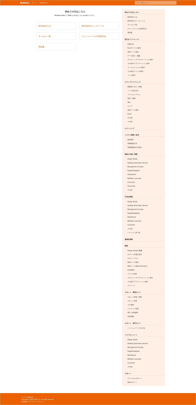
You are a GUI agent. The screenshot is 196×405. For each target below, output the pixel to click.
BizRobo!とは (44, 25)
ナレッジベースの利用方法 (94, 36)
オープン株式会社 (27, 397)
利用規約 (24, 401)
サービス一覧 (44, 36)
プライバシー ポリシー (36, 401)
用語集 (41, 46)
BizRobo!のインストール (93, 25)
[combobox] (158, 3)
